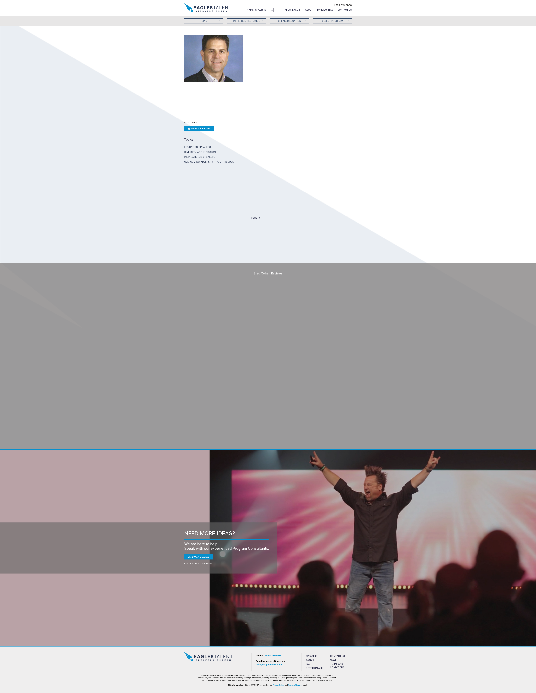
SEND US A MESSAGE (198, 556)
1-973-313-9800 (343, 5)
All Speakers (293, 10)
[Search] (272, 10)
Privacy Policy (278, 685)
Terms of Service (295, 685)
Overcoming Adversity (198, 161)
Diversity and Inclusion (200, 152)
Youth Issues (225, 161)
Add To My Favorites (266, 57)
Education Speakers (197, 147)
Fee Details (256, 76)
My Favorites (325, 10)
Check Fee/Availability (301, 57)
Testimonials (314, 668)
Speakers (311, 656)
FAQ (308, 664)
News (333, 660)
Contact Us (345, 10)
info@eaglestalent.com (269, 664)
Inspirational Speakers (199, 157)
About (309, 10)
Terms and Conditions (337, 666)
